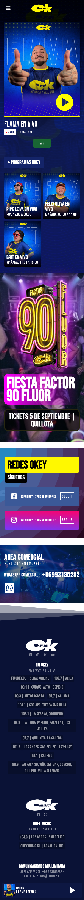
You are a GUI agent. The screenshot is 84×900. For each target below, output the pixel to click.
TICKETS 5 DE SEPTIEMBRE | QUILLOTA (42, 420)
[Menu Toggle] (8, 8)
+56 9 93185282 (52, 872)
